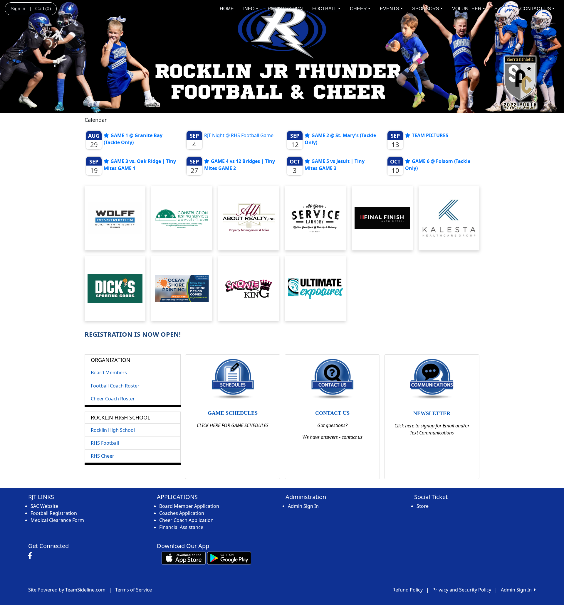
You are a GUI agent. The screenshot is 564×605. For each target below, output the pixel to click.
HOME (227, 8)
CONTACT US (535, 8)
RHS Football (105, 443)
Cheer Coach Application (186, 520)
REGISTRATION (285, 8)
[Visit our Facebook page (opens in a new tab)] (31, 556)
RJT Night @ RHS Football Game (238, 135)
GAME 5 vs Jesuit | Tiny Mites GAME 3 (335, 164)
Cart (43, 8)
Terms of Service (133, 590)
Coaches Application (181, 513)
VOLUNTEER (466, 8)
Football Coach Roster (115, 385)
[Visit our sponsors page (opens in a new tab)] (115, 218)
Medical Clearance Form (57, 520)
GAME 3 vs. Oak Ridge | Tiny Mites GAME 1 (140, 164)
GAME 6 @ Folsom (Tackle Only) (437, 164)
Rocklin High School (113, 430)
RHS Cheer (102, 456)
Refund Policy (407, 590)
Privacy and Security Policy (461, 590)
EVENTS (389, 8)
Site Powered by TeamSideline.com (66, 590)
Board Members (109, 372)
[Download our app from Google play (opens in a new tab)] (229, 557)
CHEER (358, 8)
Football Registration (54, 513)
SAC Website (44, 506)
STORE (502, 8)
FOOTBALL (324, 8)
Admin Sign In (303, 506)
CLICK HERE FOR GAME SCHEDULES (232, 425)
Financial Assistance (181, 527)
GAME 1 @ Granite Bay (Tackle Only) (133, 139)
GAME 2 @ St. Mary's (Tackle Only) (340, 139)
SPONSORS (425, 8)
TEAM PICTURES (430, 135)
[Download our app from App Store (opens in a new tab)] (184, 557)
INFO (248, 8)
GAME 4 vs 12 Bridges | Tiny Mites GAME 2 (239, 164)
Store (423, 506)
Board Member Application (189, 506)
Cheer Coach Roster (113, 398)
